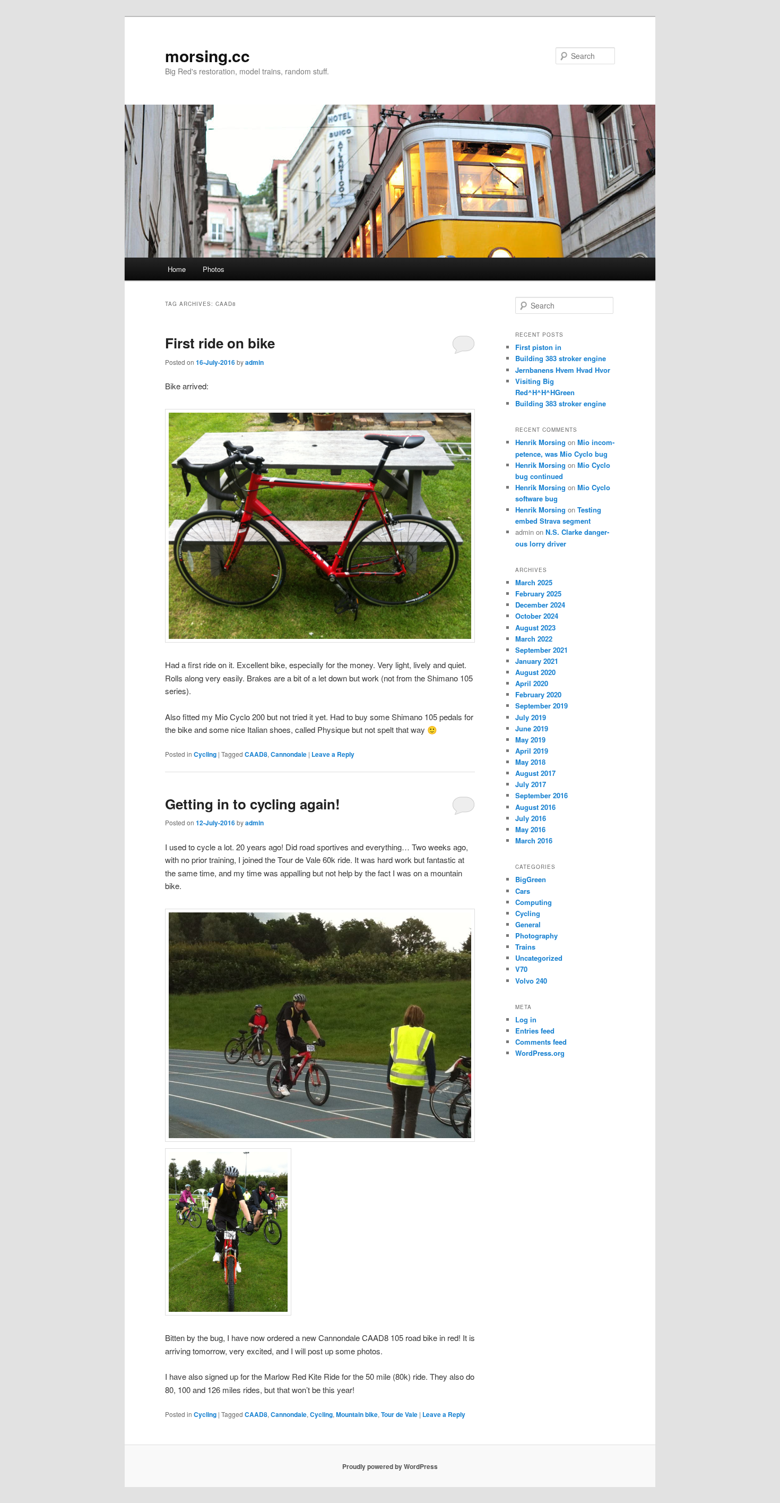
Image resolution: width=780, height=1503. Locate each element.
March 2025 (533, 582)
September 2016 (541, 795)
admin (254, 362)
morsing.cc (207, 55)
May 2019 (530, 740)
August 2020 (535, 672)
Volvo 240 (531, 981)
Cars (522, 891)
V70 (521, 969)
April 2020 (531, 683)
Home (177, 269)
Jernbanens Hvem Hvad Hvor (562, 370)
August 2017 (535, 773)
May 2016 (530, 829)
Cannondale (289, 754)
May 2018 (530, 762)
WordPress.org (540, 1053)
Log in (525, 1019)
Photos (213, 269)
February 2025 (538, 593)
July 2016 (530, 818)
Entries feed (534, 1031)
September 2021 (541, 650)
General (528, 924)
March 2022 (533, 639)
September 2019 (541, 706)
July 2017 (530, 784)
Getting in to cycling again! (252, 804)
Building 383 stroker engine (560, 358)
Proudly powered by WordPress (390, 1466)
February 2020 (538, 694)
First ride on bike (220, 343)
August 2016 (535, 807)
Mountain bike (357, 1414)
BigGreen (530, 879)
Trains (525, 947)
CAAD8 (256, 754)
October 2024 (536, 616)
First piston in (538, 347)
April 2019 (531, 751)
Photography (536, 935)
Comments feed (541, 1042)
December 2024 (540, 605)
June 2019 (531, 728)
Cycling (205, 754)
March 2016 (533, 840)
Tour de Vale (399, 1414)
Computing (533, 902)
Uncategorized (538, 958)
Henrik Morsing (540, 442)
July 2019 (530, 717)
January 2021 (536, 661)
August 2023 (535, 627)
